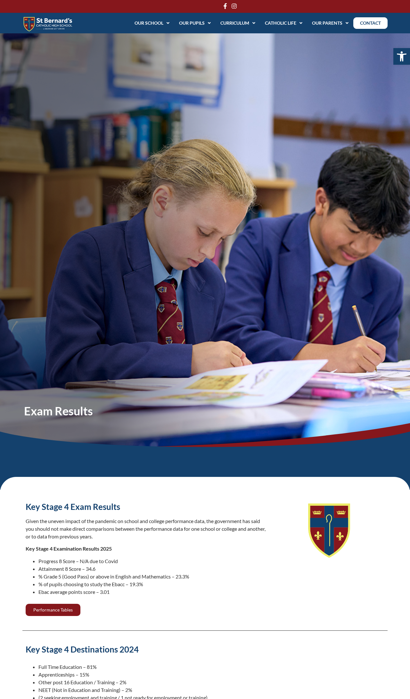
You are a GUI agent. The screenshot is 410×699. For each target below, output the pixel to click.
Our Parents (327, 23)
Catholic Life (280, 23)
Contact (370, 23)
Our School (149, 23)
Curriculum (234, 23)
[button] (401, 56)
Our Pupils (192, 23)
